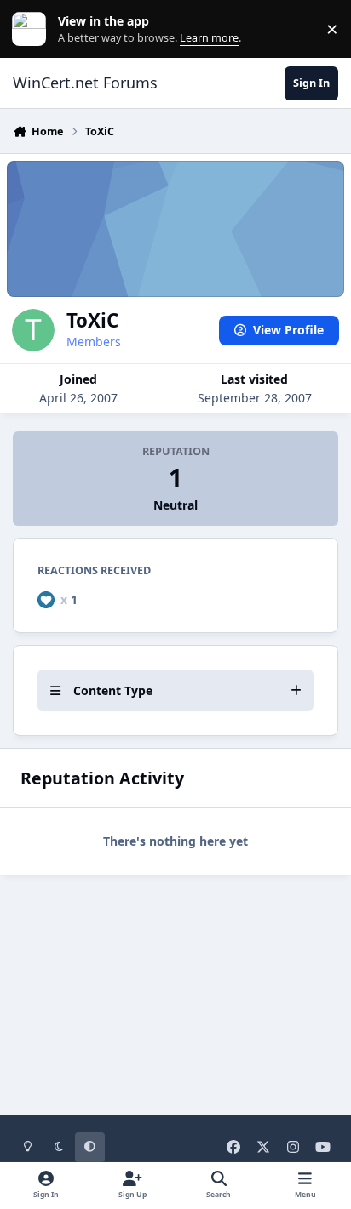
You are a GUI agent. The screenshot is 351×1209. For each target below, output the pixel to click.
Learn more (33, 29)
